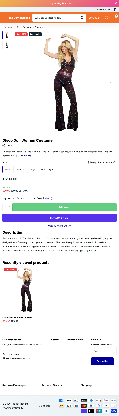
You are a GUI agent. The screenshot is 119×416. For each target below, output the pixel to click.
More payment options (59, 226)
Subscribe (102, 361)
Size (59, 162)
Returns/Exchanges (14, 385)
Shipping (86, 385)
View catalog (4, 18)
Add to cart (64, 207)
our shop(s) (111, 162)
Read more (25, 155)
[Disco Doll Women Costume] (26, 290)
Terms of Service (52, 385)
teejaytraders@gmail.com (18, 358)
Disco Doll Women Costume (17, 317)
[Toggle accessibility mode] (115, 9)
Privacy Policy (75, 339)
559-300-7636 (13, 354)
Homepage (7, 27)
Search (55, 339)
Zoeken (82, 18)
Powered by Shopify (12, 408)
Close (115, 3)
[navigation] (6, 35)
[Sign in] (107, 17)
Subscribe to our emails (101, 344)
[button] (110, 82)
